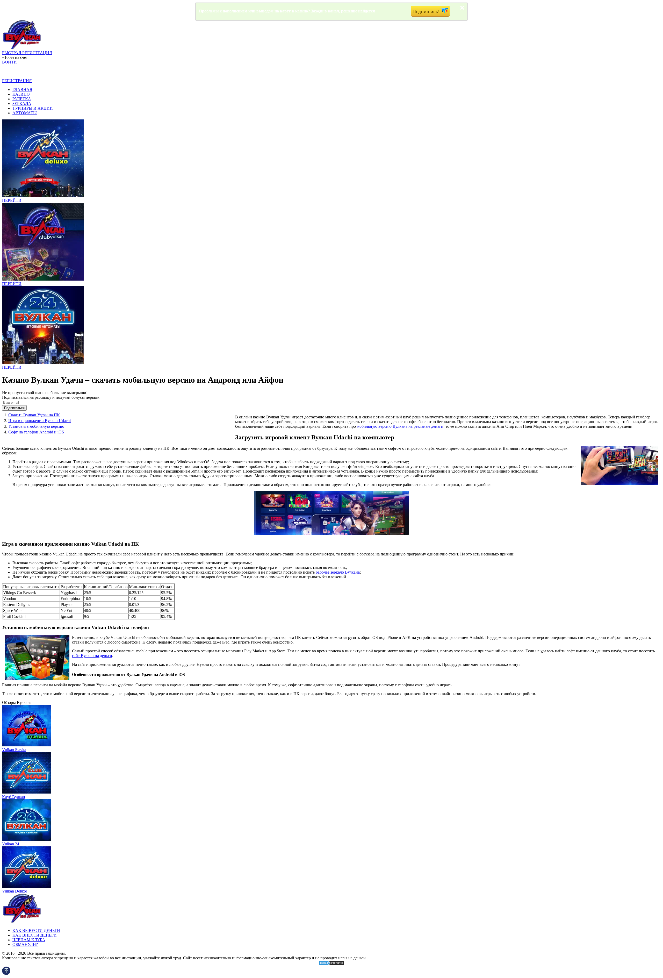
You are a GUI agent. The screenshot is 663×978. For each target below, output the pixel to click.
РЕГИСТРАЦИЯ (17, 80)
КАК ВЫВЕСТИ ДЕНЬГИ (36, 930)
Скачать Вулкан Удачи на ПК (34, 415)
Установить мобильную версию (36, 426)
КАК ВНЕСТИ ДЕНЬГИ (34, 935)
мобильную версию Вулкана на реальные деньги (400, 426)
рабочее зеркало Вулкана (338, 572)
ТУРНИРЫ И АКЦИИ (32, 108)
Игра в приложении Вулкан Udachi (39, 420)
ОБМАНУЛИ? (25, 944)
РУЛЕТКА (21, 99)
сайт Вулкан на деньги (92, 655)
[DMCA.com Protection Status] (331, 964)
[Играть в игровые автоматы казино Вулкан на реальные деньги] (22, 48)
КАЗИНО (21, 94)
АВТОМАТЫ (24, 113)
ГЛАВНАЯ (22, 89)
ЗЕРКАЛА (21, 103)
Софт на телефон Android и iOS (36, 432)
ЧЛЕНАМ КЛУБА (28, 940)
